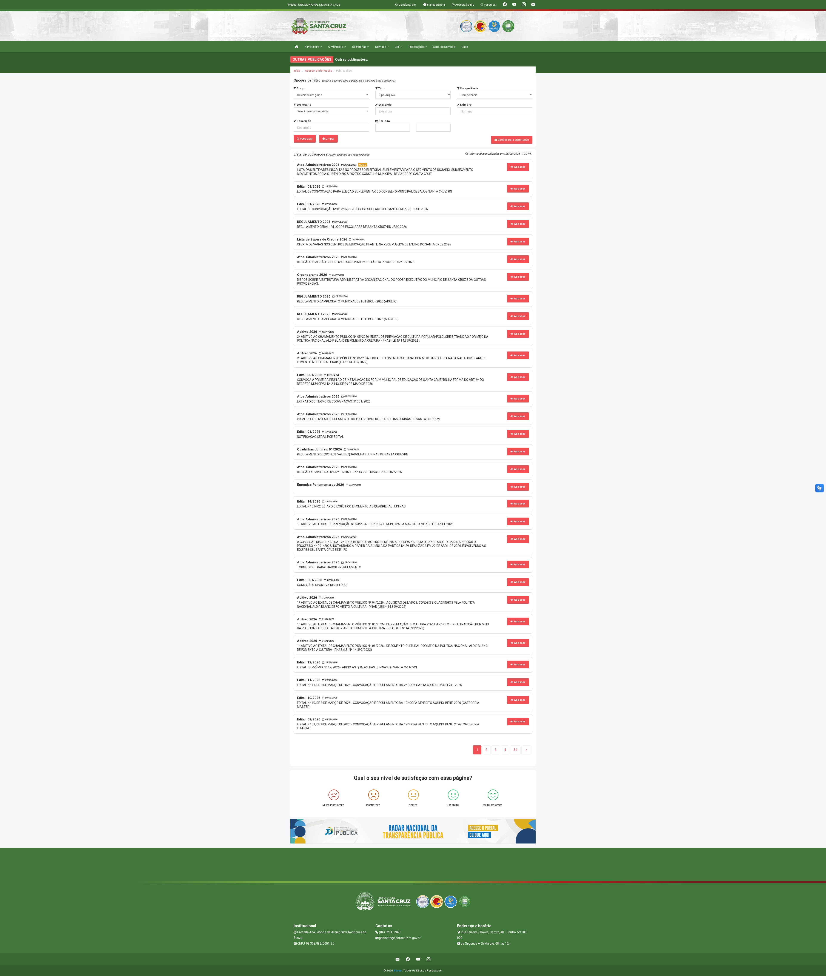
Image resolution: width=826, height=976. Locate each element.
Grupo (300, 88)
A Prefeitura (312, 46)
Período (384, 121)
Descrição (303, 121)
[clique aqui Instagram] (428, 959)
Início (297, 70)
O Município (336, 46)
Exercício (384, 104)
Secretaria (303, 104)
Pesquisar (306, 138)
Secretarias (359, 46)
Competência (468, 88)
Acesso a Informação (318, 70)
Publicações (417, 46)
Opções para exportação (513, 139)
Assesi (397, 970)
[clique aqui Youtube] (418, 959)
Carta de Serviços (444, 46)
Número (465, 104)
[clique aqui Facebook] (408, 959)
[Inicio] (296, 46)
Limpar (329, 138)
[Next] (526, 749)
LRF (397, 46)
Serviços (381, 46)
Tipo (381, 88)
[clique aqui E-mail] (397, 959)
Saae (465, 46)
